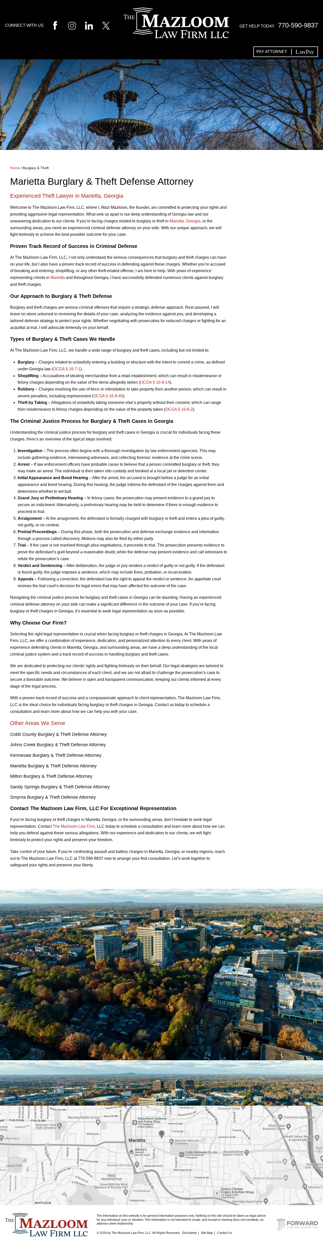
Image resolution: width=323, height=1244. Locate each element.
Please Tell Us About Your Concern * (47, 981)
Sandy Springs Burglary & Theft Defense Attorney (60, 786)
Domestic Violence (279, 247)
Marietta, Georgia (185, 221)
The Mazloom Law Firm (74, 826)
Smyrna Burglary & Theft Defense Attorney (53, 797)
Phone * (96, 953)
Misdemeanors (273, 337)
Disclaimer (189, 1233)
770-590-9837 (298, 25)
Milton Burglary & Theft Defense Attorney (51, 776)
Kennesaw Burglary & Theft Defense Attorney (55, 755)
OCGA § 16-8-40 (108, 396)
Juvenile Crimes (275, 324)
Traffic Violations (279, 369)
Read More (277, 489)
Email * (172, 953)
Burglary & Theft (277, 234)
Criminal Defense (277, 209)
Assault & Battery (278, 221)
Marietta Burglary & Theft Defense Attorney (53, 765)
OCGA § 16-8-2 (179, 409)
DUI (257, 273)
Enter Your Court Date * (265, 953)
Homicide (265, 312)
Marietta (57, 277)
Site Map (207, 1233)
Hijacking (266, 299)
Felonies (265, 286)
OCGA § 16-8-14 (155, 382)
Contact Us (224, 1233)
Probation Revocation (269, 353)
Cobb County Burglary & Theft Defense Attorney (58, 734)
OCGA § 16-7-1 (66, 369)
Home (15, 168)
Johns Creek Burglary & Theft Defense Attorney (58, 744)
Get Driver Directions (161, 1176)
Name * (17, 953)
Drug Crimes (270, 260)
